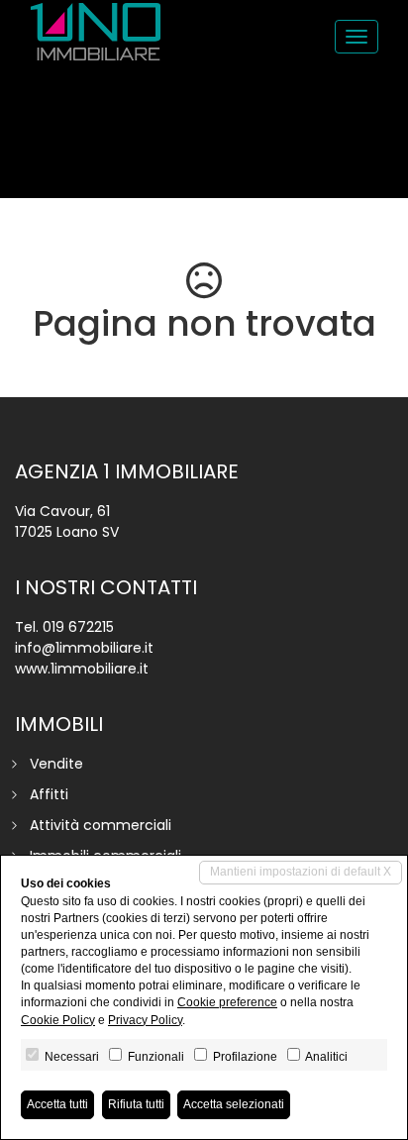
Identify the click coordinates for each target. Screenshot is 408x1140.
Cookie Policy (58, 1020)
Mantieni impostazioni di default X (300, 872)
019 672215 (78, 627)
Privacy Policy (145, 1020)
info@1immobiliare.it (84, 648)
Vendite (56, 764)
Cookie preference (227, 1002)
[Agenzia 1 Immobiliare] (95, 31)
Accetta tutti (57, 1104)
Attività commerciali (100, 825)
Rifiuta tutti (136, 1104)
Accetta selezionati (233, 1104)
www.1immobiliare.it (82, 668)
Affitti (49, 794)
